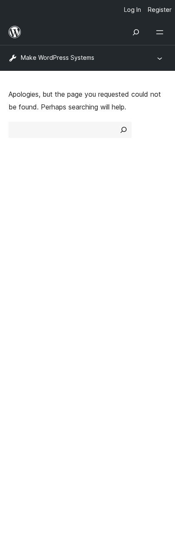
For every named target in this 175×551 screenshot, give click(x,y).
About (17, 209)
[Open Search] (136, 32)
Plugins (102, 239)
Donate (108, 312)
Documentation (32, 297)
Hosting (20, 239)
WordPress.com (37, 355)
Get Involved (112, 282)
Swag (105, 327)
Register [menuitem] (160, 9)
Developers (26, 312)
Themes (104, 224)
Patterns (105, 254)
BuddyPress (31, 400)
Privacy (20, 254)
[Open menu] (161, 32)
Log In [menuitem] (132, 9)
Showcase (108, 209)
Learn (17, 282)
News (17, 224)
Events (102, 297)
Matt (20, 370)
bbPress (25, 385)
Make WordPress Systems (57, 57)
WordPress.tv (33, 327)
